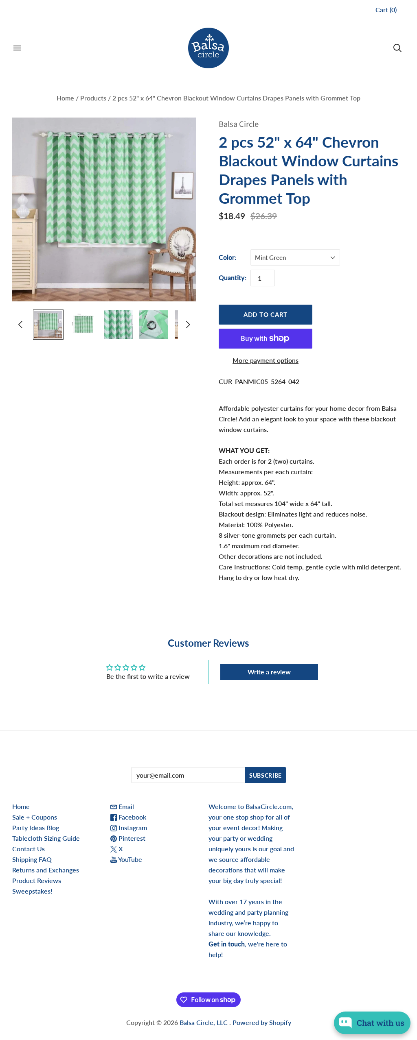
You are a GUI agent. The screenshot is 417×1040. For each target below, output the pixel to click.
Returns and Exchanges (45, 870)
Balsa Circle (239, 124)
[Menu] (17, 48)
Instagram (132, 827)
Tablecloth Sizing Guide (46, 838)
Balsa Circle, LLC (204, 1022)
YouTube (129, 859)
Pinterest (131, 838)
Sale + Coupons (34, 817)
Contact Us (28, 848)
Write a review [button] (269, 672)
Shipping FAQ (32, 859)
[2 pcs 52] (48, 325)
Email (125, 806)
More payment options (265, 360)
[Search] (397, 48)
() (386, 9)
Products (93, 98)
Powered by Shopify (262, 1022)
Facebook (131, 817)
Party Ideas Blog (35, 827)
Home (65, 98)
